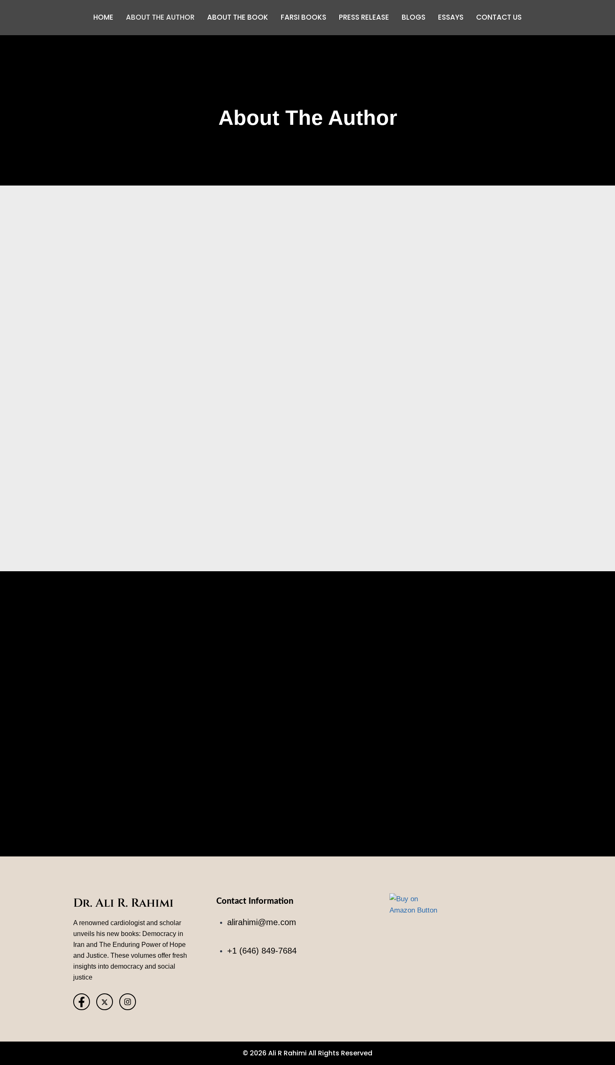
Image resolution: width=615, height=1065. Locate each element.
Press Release (364, 17)
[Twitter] (104, 1001)
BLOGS (413, 17)
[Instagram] (127, 1001)
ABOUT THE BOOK (237, 17)
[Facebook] (81, 1001)
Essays (451, 17)
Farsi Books (303, 17)
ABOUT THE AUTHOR (160, 17)
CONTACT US (499, 17)
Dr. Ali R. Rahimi (123, 903)
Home (103, 17)
